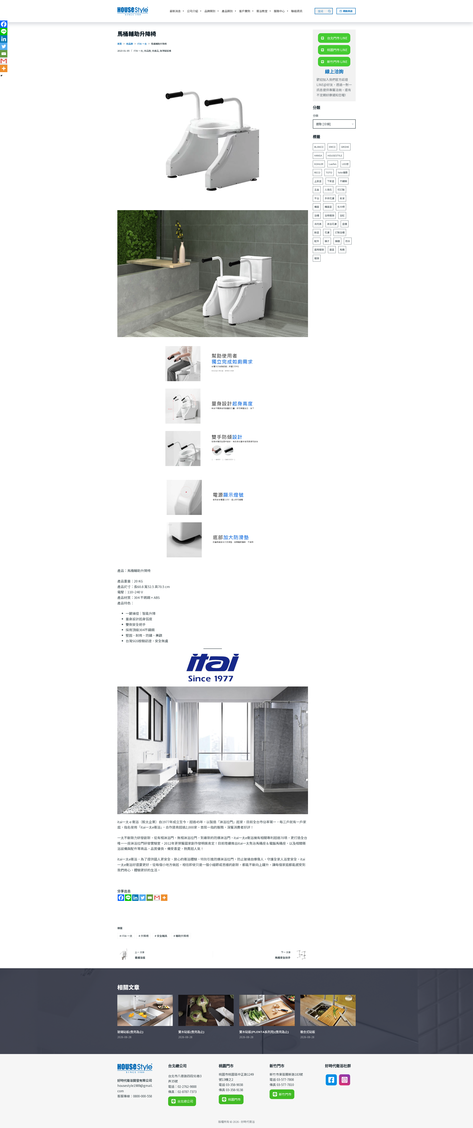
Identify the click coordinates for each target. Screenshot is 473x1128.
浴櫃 (316, 215)
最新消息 (175, 11)
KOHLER (318, 164)
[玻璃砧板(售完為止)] (145, 1010)
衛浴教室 (262, 11)
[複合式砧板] (328, 1010)
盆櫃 (344, 224)
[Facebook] (121, 897)
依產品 (155, 50)
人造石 (328, 189)
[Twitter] (142, 897)
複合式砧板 (307, 1032)
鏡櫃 (337, 241)
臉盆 (316, 232)
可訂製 (341, 189)
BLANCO (319, 147)
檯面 (316, 206)
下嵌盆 (330, 181)
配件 (316, 241)
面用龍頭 (319, 249)
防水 (347, 241)
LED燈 (345, 164)
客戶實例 (244, 11)
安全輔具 (161, 936)
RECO (317, 172)
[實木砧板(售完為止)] (206, 1010)
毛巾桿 (341, 206)
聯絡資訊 (296, 11)
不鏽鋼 (343, 181)
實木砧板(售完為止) (191, 1032)
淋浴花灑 (332, 224)
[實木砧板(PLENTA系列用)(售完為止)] (267, 1010)
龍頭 (316, 258)
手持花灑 (329, 198)
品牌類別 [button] (209, 11)
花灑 (327, 232)
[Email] (150, 897)
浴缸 (342, 215)
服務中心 (279, 11)
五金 (316, 189)
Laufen (332, 164)
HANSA (318, 155)
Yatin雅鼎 (343, 172)
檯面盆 (328, 206)
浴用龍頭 (329, 215)
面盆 (331, 249)
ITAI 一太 (138, 50)
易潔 (342, 198)
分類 (315, 116)
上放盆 (317, 181)
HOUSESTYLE (335, 155)
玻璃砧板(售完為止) (130, 1032)
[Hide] (1, 75)
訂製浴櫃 (340, 232)
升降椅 (144, 936)
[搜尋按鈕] (329, 11)
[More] (164, 897)
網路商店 (348, 11)
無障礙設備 (165, 50)
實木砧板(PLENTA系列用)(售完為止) (264, 1032)
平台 (316, 198)
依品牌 (147, 50)
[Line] (128, 897)
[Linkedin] (135, 897)
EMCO (332, 147)
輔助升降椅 (181, 936)
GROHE (345, 147)
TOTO (329, 172)
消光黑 (317, 224)
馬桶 (342, 249)
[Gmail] (157, 897)
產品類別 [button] (227, 11)
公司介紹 (192, 11)
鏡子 (327, 241)
